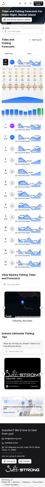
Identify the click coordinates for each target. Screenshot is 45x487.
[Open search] (20, 3)
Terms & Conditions (11, 484)
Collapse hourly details (23, 66)
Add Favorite (37, 40)
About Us (16, 482)
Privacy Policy (38, 482)
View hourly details (23, 130)
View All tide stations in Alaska (18, 19)
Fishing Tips (6, 482)
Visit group (11, 461)
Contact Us (26, 482)
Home (7, 28)
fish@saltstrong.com (13, 438)
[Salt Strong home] (4, 3)
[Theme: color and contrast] (25, 3)
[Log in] (30, 3)
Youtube (26, 461)
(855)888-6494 (11, 443)
